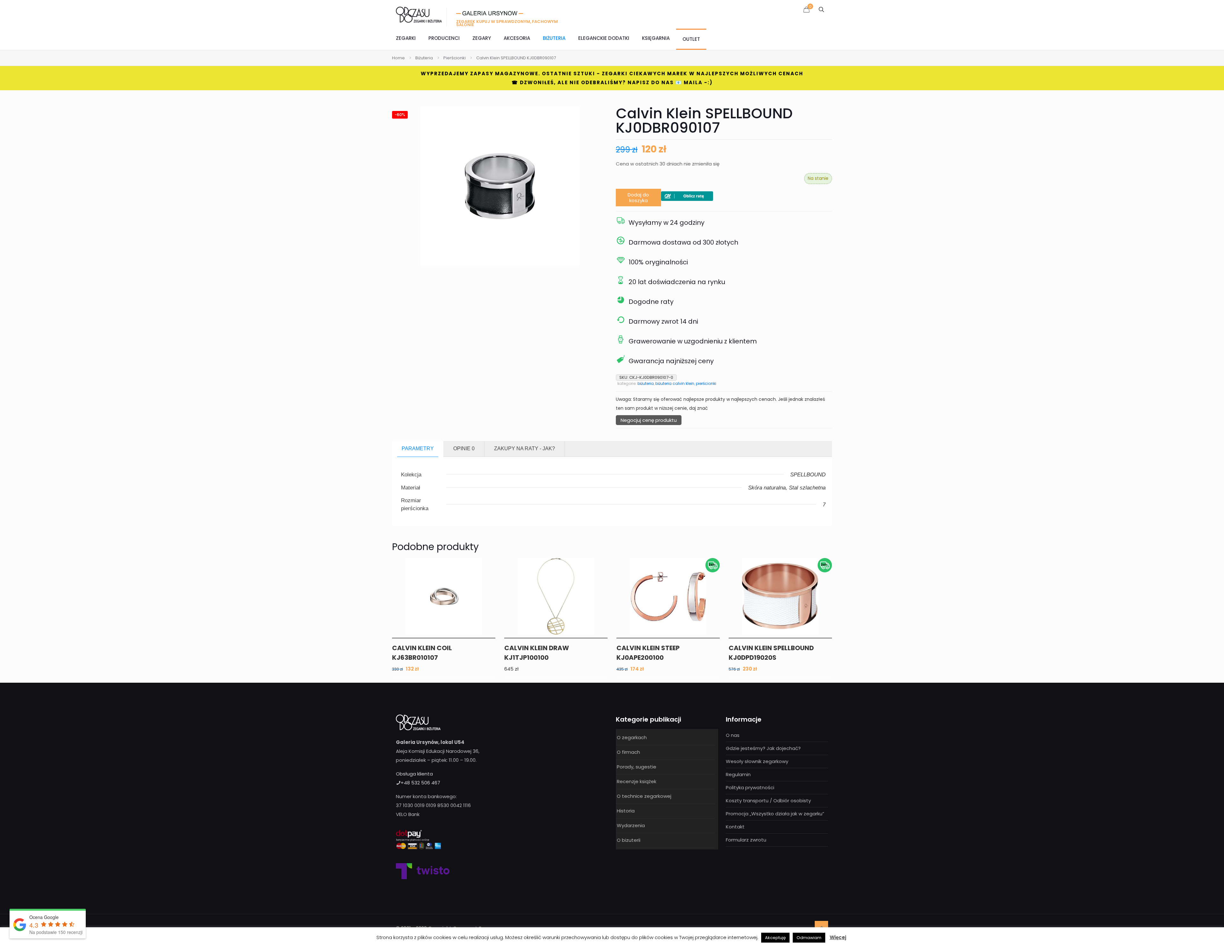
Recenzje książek (636, 781)
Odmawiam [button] (809, 938)
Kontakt (735, 826)
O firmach (628, 752)
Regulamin (738, 774)
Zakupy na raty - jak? (524, 448)
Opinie (464, 448)
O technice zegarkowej (644, 796)
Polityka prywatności (750, 787)
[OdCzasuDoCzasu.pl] (419, 14)
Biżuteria (424, 58)
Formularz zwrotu (746, 839)
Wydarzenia (631, 825)
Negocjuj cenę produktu (649, 420)
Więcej (838, 937)
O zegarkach (632, 737)
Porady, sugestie (636, 766)
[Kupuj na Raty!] (687, 199)
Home (398, 58)
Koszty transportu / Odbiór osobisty (768, 800)
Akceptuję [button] (775, 938)
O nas (733, 735)
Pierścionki (454, 58)
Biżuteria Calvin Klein (674, 383)
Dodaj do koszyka (638, 197)
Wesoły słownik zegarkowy (757, 761)
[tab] (418, 449)
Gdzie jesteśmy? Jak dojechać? (763, 748)
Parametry (418, 448)
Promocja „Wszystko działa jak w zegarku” (775, 813)
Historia (626, 810)
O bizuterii (628, 840)
